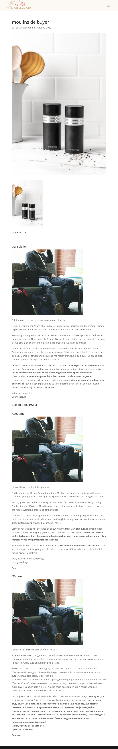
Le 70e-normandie (25, 27)
